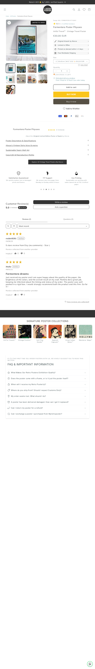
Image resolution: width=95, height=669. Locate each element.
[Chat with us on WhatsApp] (90, 664)
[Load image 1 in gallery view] (10, 68)
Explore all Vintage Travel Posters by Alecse (47, 162)
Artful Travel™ (59, 31)
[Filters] (14, 226)
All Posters (13, 16)
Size (54, 57)
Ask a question (61, 207)
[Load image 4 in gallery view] (43, 68)
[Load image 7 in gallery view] (32, 79)
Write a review (61, 202)
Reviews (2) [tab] (26, 219)
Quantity (56, 67)
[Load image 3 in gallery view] (32, 68)
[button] (4, 9)
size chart (84, 65)
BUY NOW (71, 94)
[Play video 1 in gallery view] (10, 89)
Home (7, 16)
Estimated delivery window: (65, 78)
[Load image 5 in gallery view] (10, 79)
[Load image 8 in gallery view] (43, 79)
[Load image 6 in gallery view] (21, 79)
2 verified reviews (68, 24)
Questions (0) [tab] (68, 219)
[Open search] (8, 226)
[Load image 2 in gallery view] (21, 68)
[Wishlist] (84, 9)
